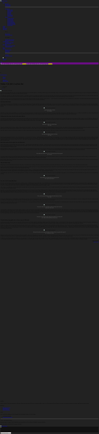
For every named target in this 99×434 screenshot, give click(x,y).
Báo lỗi (4, 78)
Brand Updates (5, 81)
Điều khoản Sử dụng (6, 407)
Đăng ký (4, 59)
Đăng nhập (5, 58)
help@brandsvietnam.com (7, 417)
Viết (1, 61)
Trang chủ (4, 80)
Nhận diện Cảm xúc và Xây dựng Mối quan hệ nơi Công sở (13, 63)
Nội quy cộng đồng (6, 409)
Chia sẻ (4, 77)
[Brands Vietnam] (3, 0)
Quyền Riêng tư (6, 408)
